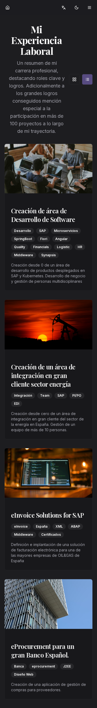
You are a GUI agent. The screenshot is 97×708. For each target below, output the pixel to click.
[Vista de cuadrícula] (74, 79)
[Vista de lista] (87, 79)
